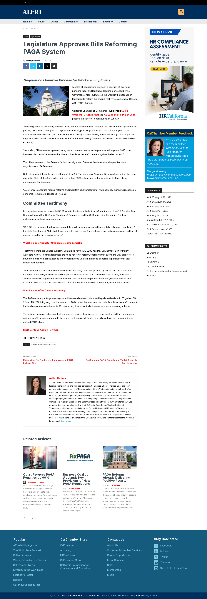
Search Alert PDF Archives (159, 233)
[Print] (54, 66)
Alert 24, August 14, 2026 (159, 201)
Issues (34, 28)
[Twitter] (33, 66)
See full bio (66, 421)
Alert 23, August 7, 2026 (158, 206)
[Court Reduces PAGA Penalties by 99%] (40, 457)
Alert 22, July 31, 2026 (157, 210)
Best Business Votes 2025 (159, 229)
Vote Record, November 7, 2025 (162, 224)
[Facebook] (26, 66)
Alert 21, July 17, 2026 (157, 215)
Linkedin (164, 551)
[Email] (47, 66)
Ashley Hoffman (33, 61)
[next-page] (31, 518)
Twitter (164, 556)
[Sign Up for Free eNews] (156, 568)
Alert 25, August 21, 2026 (159, 197)
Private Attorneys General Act (44, 344)
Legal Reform (35, 37)
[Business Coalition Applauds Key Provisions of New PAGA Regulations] (80, 457)
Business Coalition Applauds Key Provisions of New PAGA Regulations (76, 479)
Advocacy (151, 257)
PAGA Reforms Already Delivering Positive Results (116, 477)
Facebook (166, 545)
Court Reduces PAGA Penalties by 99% (39, 476)
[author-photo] (25, 482)
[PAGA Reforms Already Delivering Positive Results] (120, 457)
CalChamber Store (155, 266)
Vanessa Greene (36, 482)
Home (26, 28)
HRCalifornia (153, 261)
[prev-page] (25, 518)
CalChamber (153, 252)
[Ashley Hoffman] (36, 399)
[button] (181, 12)
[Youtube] (156, 562)
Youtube (165, 562)
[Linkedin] (40, 66)
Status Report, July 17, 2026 (160, 219)
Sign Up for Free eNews (174, 568)
